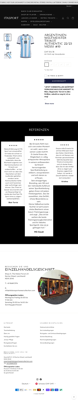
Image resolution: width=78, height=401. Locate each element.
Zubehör (25, 25)
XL (61, 64)
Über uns (7, 333)
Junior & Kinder (29, 18)
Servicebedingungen (47, 330)
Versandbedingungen (47, 343)
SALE (35, 25)
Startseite (7, 327)
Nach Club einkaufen (32, 11)
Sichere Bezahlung (46, 336)
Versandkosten (60, 54)
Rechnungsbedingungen (48, 340)
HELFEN (43, 25)
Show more (49, 103)
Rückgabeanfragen (10, 343)
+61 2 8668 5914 (11, 363)
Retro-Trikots (48, 18)
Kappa (24, 21)
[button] (48, 70)
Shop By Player (29, 14)
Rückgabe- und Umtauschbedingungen (53, 333)
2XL (67, 64)
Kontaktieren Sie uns (10, 346)
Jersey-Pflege (8, 340)
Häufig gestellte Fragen (12, 336)
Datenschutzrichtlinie (47, 327)
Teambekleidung (9, 330)
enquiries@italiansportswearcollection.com (18, 361)
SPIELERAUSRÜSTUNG (40, 21)
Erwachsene (46, 14)
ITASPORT (11, 18)
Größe (48, 61)
